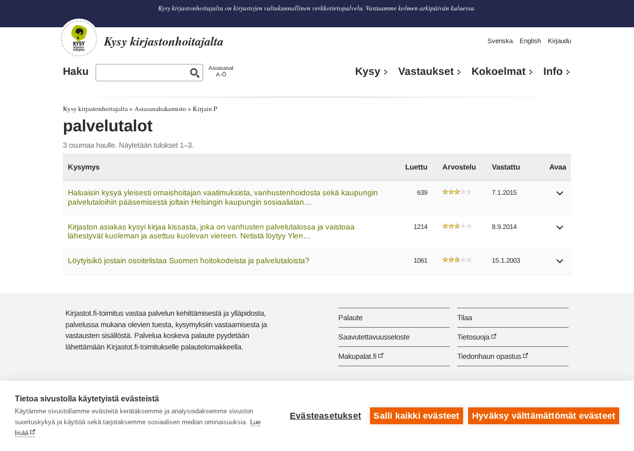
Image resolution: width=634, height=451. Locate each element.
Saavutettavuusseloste (374, 337)
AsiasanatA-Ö (221, 71)
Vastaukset (426, 71)
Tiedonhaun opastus (489, 356)
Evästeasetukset (325, 416)
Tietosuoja (473, 337)
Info (553, 71)
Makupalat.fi (357, 356)
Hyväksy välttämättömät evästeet (543, 416)
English (530, 41)
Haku (76, 71)
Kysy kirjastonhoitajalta (95, 108)
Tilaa (464, 317)
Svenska (500, 41)
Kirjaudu (559, 41)
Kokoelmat (499, 71)
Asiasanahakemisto (160, 108)
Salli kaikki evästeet (416, 416)
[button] (560, 196)
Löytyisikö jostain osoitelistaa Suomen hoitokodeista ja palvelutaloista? (189, 260)
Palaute (350, 317)
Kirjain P (205, 108)
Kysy (367, 71)
